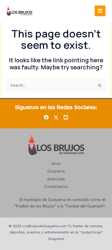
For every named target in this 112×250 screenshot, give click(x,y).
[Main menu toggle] (100, 10)
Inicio (56, 163)
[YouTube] (65, 117)
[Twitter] (56, 117)
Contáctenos (56, 186)
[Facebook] (46, 117)
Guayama (56, 171)
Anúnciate (56, 179)
